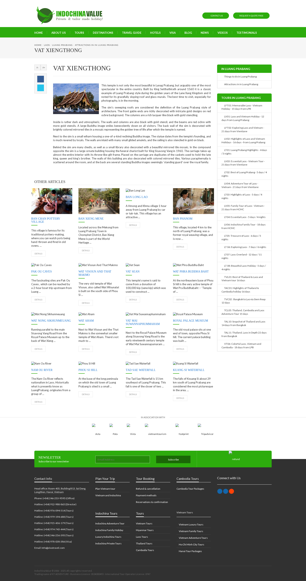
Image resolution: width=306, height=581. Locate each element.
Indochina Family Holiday (109, 530)
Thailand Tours (144, 543)
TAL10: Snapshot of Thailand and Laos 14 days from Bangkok (243, 323)
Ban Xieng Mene (91, 218)
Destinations (103, 32)
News (205, 32)
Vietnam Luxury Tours (190, 524)
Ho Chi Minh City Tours (191, 544)
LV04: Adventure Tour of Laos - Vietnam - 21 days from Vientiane (240, 185)
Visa (172, 32)
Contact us (216, 15)
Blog (188, 32)
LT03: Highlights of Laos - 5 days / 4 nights (241, 196)
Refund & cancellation (148, 488)
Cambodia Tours (145, 550)
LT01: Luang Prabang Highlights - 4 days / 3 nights (244, 151)
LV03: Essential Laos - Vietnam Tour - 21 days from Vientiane (243, 163)
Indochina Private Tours (108, 543)
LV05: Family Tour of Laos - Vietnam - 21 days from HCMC (243, 207)
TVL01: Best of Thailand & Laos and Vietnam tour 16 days (242, 278)
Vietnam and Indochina (108, 495)
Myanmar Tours (145, 530)
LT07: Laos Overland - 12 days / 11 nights (241, 256)
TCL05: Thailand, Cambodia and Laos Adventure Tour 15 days (242, 312)
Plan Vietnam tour (105, 488)
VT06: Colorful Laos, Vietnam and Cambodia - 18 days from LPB (241, 345)
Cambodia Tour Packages (190, 488)
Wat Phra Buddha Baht (191, 271)
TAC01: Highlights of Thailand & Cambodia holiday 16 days (240, 289)
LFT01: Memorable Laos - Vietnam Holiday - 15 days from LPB (241, 107)
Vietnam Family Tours (190, 531)
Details (38, 253)
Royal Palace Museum (190, 320)
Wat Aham (86, 320)
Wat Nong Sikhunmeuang (51, 320)
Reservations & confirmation (152, 502)
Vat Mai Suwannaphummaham (143, 322)
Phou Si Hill (88, 370)
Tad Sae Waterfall (141, 370)
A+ (43, 67)
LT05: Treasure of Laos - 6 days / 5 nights (241, 237)
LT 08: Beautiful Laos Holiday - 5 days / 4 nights (243, 267)
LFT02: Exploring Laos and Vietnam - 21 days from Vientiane (242, 129)
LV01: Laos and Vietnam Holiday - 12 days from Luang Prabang (242, 118)
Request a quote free (251, 15)
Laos (47, 45)
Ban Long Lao (137, 197)
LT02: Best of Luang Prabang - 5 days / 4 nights (244, 174)
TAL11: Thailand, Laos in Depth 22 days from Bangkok (244, 334)
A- (37, 67)
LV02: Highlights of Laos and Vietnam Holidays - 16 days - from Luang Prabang (243, 140)
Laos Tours (142, 536)
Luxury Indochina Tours (108, 536)
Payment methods (146, 495)
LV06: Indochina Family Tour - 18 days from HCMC (243, 226)
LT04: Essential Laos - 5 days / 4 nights (244, 217)
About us (58, 32)
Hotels (155, 32)
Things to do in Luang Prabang (240, 76)
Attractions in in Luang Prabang (96, 45)
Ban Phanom (182, 218)
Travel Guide (131, 32)
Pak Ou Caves (41, 271)
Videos (223, 32)
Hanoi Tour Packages (190, 551)
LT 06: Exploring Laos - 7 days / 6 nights (244, 247)
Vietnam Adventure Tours (193, 537)
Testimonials (246, 32)
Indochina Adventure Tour (109, 523)
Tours (79, 32)
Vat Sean (132, 271)
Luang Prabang (62, 45)
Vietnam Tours (144, 523)
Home (38, 32)
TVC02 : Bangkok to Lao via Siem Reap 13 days (243, 301)
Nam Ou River (41, 370)
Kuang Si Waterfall (189, 370)
